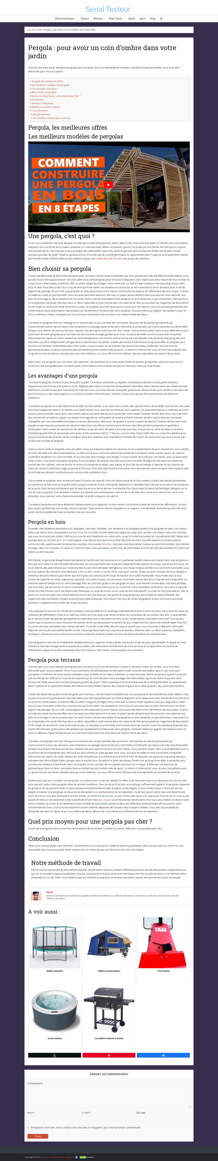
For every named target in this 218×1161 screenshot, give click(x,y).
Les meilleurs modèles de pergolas (49, 84)
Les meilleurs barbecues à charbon (50, 117)
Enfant (85, 18)
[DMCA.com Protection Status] (86, 1157)
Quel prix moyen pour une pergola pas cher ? (55, 95)
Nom (31, 1112)
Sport (142, 18)
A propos (45, 1157)
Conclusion (37, 99)
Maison (97, 18)
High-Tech (115, 18)
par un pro (105, 799)
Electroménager (64, 18)
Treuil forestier (39, 110)
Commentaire (35, 1083)
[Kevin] (36, 895)
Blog (153, 18)
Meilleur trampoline (41, 103)
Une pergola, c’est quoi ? (44, 88)
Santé (131, 18)
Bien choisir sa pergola (43, 92)
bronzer (106, 544)
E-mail (86, 1112)
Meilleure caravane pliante (45, 106)
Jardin (39, 29)
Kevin (49, 892)
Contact (53, 1157)
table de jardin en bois (109, 258)
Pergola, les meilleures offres (46, 81)
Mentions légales (65, 1157)
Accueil (30, 29)
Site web (140, 1112)
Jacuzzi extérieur (40, 114)
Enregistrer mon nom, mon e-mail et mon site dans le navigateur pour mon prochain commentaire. (86, 1127)
